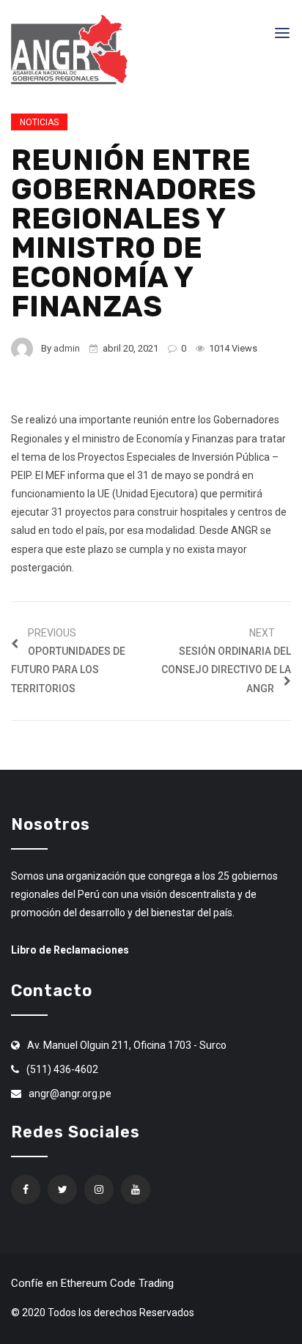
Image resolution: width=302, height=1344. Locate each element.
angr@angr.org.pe (70, 1093)
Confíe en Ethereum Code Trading (92, 1283)
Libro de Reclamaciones (70, 950)
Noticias (39, 122)
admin (67, 348)
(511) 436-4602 (62, 1069)
